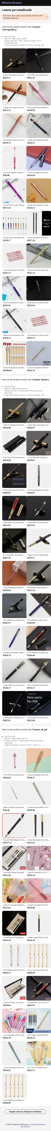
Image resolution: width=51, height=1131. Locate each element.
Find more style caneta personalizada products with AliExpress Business (22, 17)
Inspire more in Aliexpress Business (25, 1111)
